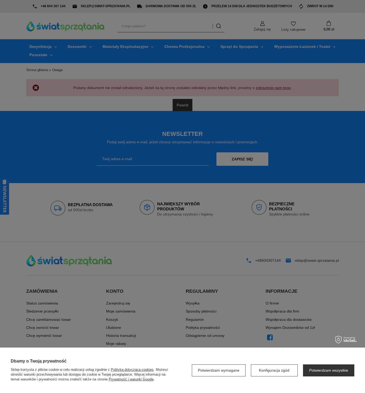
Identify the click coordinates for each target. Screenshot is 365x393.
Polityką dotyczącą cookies (132, 370)
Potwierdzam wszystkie (328, 370)
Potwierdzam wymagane (218, 370)
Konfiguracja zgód (274, 370)
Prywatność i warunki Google (131, 379)
